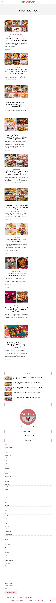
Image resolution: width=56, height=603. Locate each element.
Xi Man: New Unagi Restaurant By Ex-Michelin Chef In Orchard (16, 275)
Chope (6, 463)
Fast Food (7, 473)
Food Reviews (8, 486)
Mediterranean (8, 528)
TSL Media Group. (31, 597)
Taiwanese (7, 552)
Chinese (6, 460)
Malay (6, 523)
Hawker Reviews (8, 497)
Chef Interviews (8, 457)
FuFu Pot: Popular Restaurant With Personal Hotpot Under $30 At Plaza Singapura (16, 309)
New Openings (8, 531)
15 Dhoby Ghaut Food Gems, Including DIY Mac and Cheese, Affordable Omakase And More (16, 38)
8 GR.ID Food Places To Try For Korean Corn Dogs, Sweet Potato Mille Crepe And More (16, 137)
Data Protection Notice (39, 600)
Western (6, 565)
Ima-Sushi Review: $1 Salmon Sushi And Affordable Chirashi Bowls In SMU (16, 207)
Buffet (6, 452)
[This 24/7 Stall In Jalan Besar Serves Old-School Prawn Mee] (8, 399)
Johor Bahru (7, 515)
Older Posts (47, 367)
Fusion (6, 489)
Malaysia (7, 526)
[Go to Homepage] (28, 2)
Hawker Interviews (9, 494)
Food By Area (13, 34)
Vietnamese (7, 563)
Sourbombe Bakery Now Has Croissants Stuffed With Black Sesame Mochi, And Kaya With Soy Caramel (16, 345)
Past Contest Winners (29, 600)
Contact (21, 600)
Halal (6, 492)
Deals (6, 465)
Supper (6, 550)
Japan (6, 510)
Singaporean (7, 544)
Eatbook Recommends (9, 471)
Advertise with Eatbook (11, 592)
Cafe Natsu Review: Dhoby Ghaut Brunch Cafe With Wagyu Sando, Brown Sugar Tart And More (16, 173)
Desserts (7, 468)
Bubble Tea (7, 450)
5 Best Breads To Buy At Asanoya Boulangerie (16, 240)
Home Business (8, 500)
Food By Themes (16, 237)
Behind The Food (8, 447)
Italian (6, 507)
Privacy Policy (48, 600)
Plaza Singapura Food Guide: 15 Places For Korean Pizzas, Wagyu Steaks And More (16, 104)
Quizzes (6, 536)
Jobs (16, 600)
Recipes (6, 539)
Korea (6, 518)
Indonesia (7, 505)
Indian (6, 502)
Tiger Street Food (9, 560)
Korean (6, 521)
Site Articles (7, 547)
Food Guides (20, 34)
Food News (13, 271)
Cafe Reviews (16, 168)
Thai (6, 555)
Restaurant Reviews (19, 203)
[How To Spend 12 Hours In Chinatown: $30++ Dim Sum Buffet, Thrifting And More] (8, 384)
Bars (6, 444)
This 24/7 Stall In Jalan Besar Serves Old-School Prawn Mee (26, 397)
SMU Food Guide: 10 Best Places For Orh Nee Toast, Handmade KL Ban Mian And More (16, 71)
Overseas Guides (8, 534)
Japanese (11, 203)
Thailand (6, 557)
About (12, 600)
